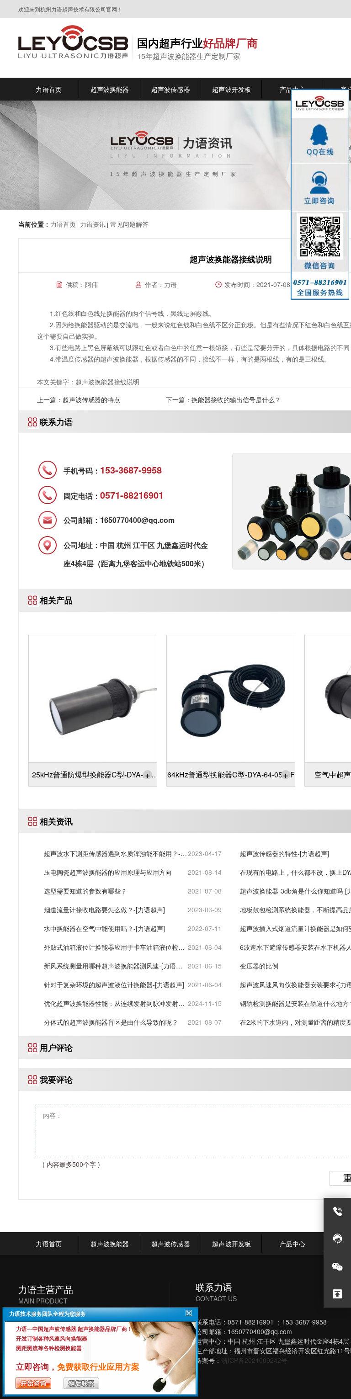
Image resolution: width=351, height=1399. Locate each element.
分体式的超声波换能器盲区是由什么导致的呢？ (111, 1022)
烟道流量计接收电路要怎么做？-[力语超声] (104, 909)
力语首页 (63, 224)
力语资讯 (93, 224)
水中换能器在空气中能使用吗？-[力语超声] (104, 928)
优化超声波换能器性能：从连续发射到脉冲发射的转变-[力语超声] (114, 1003)
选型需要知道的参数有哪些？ (85, 890)
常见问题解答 (128, 224)
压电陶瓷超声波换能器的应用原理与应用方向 (108, 872)
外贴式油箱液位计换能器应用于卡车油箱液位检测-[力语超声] (115, 947)
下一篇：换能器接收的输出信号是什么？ (223, 399)
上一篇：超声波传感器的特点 (78, 399)
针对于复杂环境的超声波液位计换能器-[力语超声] (114, 984)
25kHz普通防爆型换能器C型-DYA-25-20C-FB (93, 777)
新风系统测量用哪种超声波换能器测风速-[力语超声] (113, 966)
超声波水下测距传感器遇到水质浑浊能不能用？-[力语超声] (112, 853)
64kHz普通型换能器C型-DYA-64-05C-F (231, 774)
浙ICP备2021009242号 (254, 1360)
